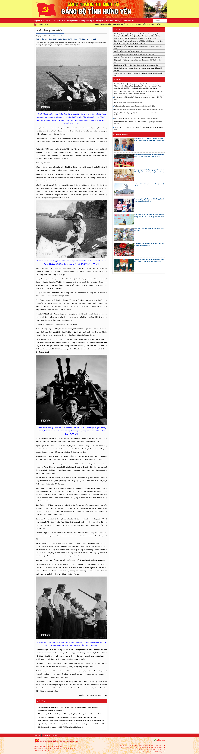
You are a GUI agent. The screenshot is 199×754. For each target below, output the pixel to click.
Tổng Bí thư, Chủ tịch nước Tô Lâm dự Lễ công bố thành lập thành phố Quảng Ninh (138, 128)
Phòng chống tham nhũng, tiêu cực (108, 21)
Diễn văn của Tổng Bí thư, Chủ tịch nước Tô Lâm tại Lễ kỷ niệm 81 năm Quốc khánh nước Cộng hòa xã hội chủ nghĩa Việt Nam (138, 93)
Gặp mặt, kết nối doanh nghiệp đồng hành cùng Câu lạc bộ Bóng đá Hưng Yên (138, 57)
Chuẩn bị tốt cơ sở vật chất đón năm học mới (128, 51)
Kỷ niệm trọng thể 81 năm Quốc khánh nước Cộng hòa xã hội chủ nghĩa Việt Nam (138, 98)
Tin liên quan (42, 701)
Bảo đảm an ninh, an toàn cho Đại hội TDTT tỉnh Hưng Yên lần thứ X (60, 727)
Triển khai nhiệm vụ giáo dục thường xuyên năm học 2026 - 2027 (134, 54)
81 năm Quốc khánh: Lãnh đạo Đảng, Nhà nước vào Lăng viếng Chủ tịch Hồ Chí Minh (138, 123)
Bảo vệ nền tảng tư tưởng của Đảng (79, 21)
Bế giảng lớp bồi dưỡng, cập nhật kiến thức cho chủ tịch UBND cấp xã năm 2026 (137, 114)
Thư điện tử (46, 735)
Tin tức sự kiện (58, 21)
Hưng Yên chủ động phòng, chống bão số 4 (51, 710)
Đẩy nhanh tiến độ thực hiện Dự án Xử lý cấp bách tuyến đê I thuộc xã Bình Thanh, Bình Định (68, 707)
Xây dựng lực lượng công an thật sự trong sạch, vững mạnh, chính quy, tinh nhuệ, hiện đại (67, 717)
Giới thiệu (44, 21)
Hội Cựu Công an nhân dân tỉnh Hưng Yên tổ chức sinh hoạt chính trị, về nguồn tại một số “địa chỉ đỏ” (71, 724)
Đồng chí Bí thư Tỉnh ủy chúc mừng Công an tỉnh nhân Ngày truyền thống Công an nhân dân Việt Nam (71, 720)
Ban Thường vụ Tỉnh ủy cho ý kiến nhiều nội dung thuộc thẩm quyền (136, 65)
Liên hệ (54, 735)
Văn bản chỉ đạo (128, 21)
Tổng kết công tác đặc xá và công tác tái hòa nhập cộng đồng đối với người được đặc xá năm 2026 (69, 714)
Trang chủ (36, 21)
